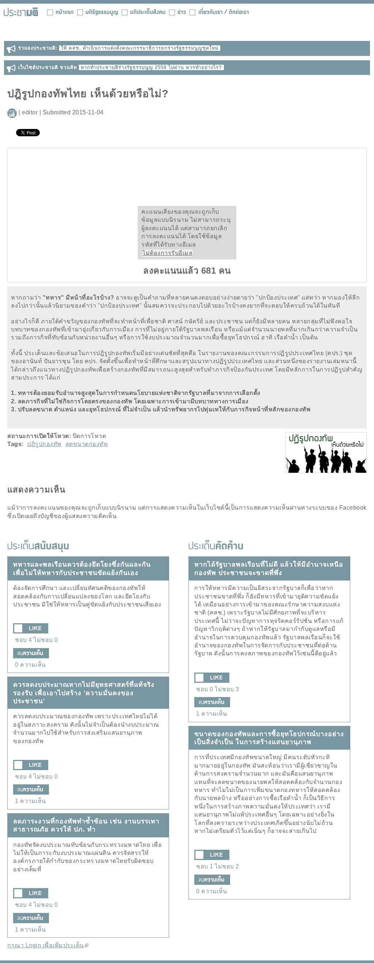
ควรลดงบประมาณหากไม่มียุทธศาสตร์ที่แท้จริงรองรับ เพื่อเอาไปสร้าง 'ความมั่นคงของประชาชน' (83, 693)
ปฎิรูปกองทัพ (44, 444)
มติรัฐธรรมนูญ (97, 11)
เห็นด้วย (162, 180)
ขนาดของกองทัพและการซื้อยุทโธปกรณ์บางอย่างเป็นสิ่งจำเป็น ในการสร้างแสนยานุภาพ (269, 738)
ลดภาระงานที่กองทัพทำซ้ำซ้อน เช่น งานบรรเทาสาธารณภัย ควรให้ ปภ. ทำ (86, 825)
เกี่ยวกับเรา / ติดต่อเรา (219, 11)
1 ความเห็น (30, 801)
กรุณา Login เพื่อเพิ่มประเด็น (47, 945)
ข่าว (177, 11)
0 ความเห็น (30, 665)
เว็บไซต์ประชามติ (21, 11)
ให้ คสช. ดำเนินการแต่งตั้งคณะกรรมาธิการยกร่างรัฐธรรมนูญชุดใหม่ (139, 48)
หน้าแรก (60, 11)
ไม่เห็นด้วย (211, 180)
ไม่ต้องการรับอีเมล (167, 253)
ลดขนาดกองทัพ (86, 444)
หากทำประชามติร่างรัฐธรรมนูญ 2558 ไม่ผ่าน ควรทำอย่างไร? (151, 67)
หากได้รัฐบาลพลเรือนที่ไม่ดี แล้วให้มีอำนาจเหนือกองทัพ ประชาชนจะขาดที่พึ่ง (268, 568)
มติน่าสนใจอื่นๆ (143, 11)
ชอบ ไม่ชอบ (36, 640)
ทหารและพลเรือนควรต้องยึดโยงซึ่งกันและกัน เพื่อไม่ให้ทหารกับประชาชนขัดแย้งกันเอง (82, 568)
